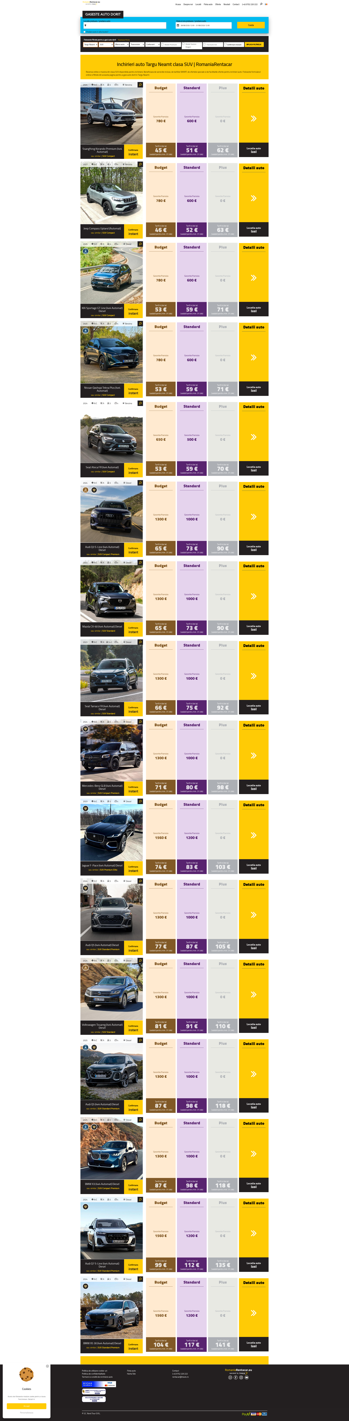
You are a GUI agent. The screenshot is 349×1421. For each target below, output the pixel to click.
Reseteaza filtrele (124, 40)
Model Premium (171, 44)
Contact (236, 4)
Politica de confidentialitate (93, 1373)
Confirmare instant (234, 44)
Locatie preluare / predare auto (97, 21)
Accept (27, 1406)
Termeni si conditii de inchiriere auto (97, 1377)
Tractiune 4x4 (212, 44)
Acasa (178, 4)
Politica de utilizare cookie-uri (94, 1370)
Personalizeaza (26, 1412)
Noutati (227, 4)
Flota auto (208, 4)
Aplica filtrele (253, 44)
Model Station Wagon (191, 45)
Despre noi (188, 4)
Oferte (218, 4)
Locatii (198, 4)
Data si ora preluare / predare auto (191, 21)
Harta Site (131, 1373)
